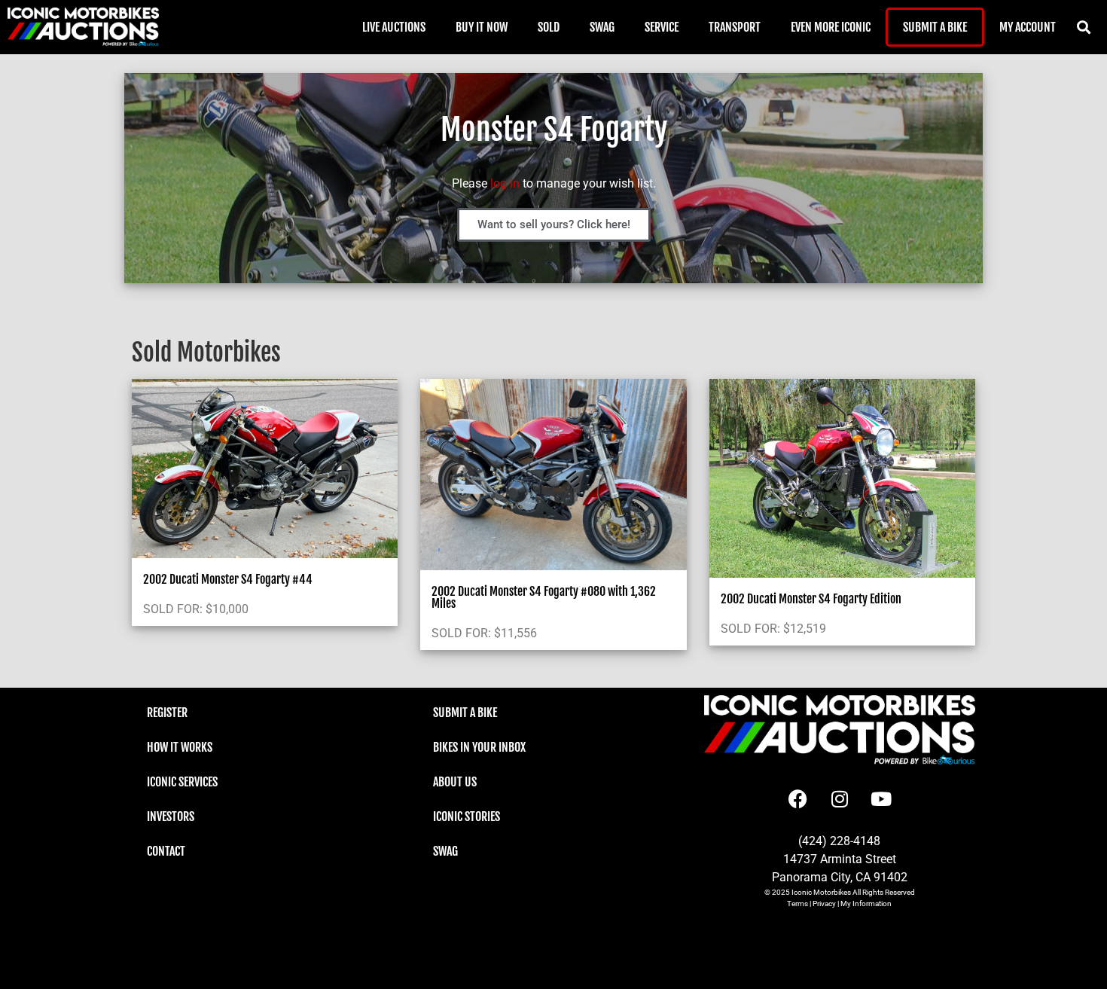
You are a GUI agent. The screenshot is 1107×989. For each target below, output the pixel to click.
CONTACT (166, 851)
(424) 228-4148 (839, 841)
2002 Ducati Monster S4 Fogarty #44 (228, 579)
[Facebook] (798, 798)
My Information (866, 903)
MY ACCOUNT (1027, 27)
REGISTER (167, 712)
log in (505, 183)
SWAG (602, 27)
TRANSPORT (735, 27)
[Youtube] (881, 798)
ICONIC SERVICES (182, 781)
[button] (1083, 27)
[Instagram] (839, 798)
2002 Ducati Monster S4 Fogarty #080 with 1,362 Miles (544, 597)
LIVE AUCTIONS (393, 27)
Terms (797, 903)
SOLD (549, 27)
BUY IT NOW (482, 27)
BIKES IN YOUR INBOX (479, 747)
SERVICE (662, 27)
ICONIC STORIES (466, 816)
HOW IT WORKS (179, 747)
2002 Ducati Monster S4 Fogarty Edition (811, 598)
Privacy (824, 903)
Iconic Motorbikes (821, 892)
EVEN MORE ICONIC (831, 27)
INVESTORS (170, 816)
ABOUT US (455, 781)
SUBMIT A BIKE (935, 27)
